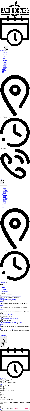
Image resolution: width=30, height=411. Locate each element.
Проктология (5, 67)
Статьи (4, 56)
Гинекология (4, 62)
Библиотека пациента (4, 70)
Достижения (4, 189)
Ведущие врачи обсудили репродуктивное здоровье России (7, 314)
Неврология (4, 202)
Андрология (4, 196)
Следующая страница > (3, 335)
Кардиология (5, 64)
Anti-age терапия (5, 60)
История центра (5, 52)
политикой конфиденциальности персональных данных (7, 396)
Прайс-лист (3, 69)
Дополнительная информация (5, 291)
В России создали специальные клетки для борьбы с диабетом (8, 329)
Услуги (3, 194)
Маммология (4, 65)
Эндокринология (5, 198)
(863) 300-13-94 (6, 179)
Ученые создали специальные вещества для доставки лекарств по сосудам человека (10, 296)
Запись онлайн (6, 183)
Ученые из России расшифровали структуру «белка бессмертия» (8, 299)
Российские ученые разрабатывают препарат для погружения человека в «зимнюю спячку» (11, 322)
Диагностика (4, 68)
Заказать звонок (6, 50)
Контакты (3, 72)
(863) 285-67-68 (2, 179)
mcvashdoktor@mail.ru (3, 383)
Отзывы (3, 204)
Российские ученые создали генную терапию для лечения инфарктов (9, 318)
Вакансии (4, 58)
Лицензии (4, 188)
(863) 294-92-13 (10, 179)
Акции (2, 206)
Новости (3, 71)
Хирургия (4, 200)
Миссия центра (5, 54)
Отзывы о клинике (5, 191)
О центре (3, 187)
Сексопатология (5, 63)
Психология (4, 66)
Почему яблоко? (5, 190)
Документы (4, 192)
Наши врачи (3, 59)
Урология (4, 61)
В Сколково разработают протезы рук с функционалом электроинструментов (10, 325)
